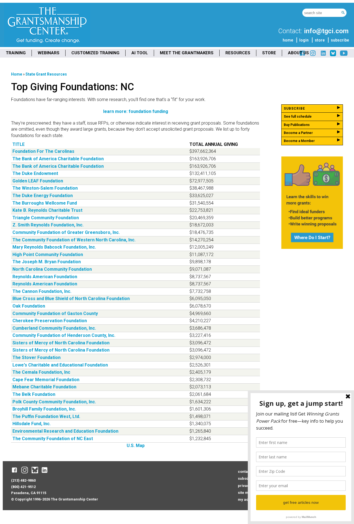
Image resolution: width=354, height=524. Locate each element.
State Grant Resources (46, 74)
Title (18, 144)
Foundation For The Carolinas (43, 151)
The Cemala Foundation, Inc (41, 372)
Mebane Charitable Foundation (44, 386)
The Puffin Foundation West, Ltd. (46, 416)
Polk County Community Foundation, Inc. (54, 401)
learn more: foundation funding (135, 111)
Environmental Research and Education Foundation (65, 431)
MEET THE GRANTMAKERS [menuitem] (187, 52)
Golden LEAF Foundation (37, 181)
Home (16, 74)
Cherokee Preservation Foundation (49, 320)
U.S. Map (136, 445)
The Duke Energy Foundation (42, 195)
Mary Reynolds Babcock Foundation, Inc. (54, 247)
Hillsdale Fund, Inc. (31, 423)
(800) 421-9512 (23, 487)
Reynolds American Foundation (44, 276)
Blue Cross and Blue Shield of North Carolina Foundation (71, 298)
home (288, 40)
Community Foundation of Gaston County (55, 313)
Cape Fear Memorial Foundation (45, 379)
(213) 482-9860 (23, 480)
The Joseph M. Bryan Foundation (46, 261)
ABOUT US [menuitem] (298, 52)
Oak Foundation (28, 306)
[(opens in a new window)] (323, 55)
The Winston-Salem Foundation (45, 188)
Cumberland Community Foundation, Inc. (54, 328)
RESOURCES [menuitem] (237, 52)
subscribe (340, 40)
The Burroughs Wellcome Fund (44, 203)
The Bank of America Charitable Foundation (58, 158)
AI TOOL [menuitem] (139, 52)
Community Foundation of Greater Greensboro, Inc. (66, 232)
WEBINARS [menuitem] (48, 52)
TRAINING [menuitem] (16, 52)
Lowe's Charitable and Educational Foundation (60, 365)
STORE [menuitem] (269, 52)
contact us (247, 471)
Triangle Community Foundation (45, 217)
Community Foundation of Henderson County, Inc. (63, 335)
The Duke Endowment (35, 173)
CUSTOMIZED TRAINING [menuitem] (95, 52)
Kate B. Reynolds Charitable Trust (47, 210)
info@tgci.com (326, 31)
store (320, 40)
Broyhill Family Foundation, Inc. (44, 409)
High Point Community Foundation (47, 254)
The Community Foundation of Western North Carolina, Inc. (74, 239)
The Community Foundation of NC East (52, 438)
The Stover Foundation (36, 357)
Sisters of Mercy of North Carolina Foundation (61, 342)
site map (245, 493)
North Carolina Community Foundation (52, 269)
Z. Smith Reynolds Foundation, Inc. (48, 225)
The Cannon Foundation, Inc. (41, 291)
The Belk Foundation (33, 394)
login (304, 40)
